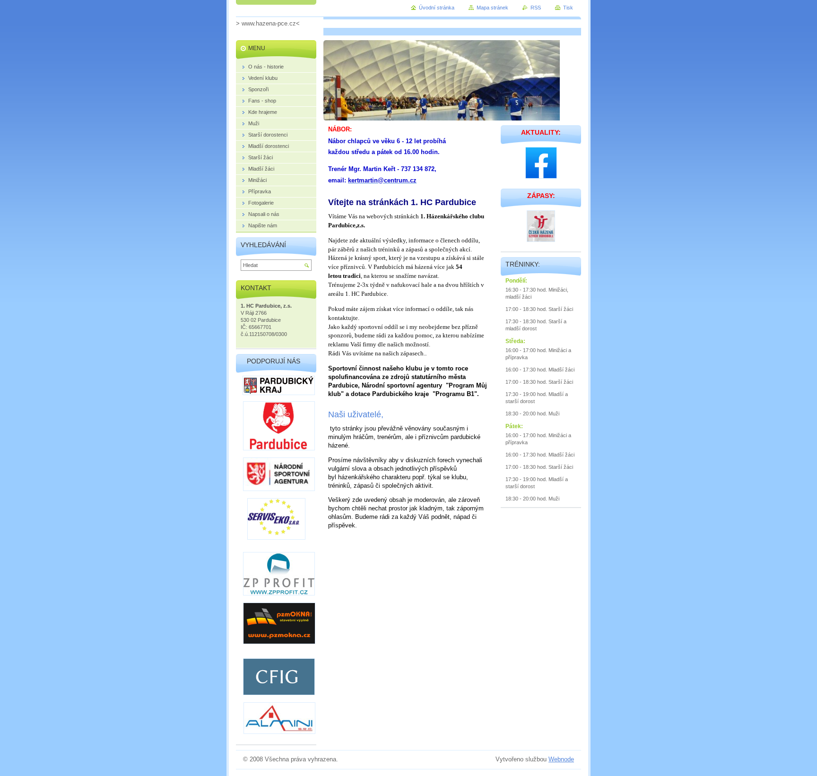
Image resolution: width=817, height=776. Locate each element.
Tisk (568, 7)
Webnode (561, 759)
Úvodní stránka (436, 7)
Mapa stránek (492, 7)
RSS (535, 7)
